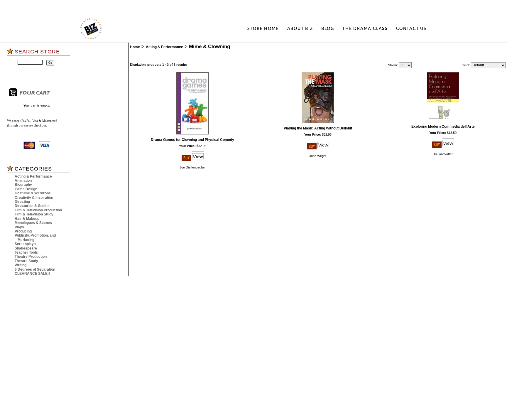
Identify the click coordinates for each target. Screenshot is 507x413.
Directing (22, 202)
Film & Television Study (34, 214)
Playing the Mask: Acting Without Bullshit (318, 128)
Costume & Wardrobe (33, 193)
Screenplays (25, 244)
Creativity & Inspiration (34, 197)
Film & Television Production (38, 210)
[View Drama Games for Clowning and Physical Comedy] (198, 160)
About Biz (300, 29)
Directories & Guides (32, 206)
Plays (19, 227)
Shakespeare (26, 248)
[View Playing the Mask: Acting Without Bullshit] (323, 148)
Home (135, 47)
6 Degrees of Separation (35, 269)
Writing (20, 265)
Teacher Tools (26, 252)
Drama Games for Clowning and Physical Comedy (192, 140)
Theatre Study (26, 261)
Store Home (263, 29)
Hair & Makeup (27, 219)
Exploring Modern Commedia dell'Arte (443, 126)
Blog (327, 29)
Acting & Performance (33, 176)
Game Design (26, 189)
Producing (23, 231)
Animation (23, 180)
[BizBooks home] (91, 28)
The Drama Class (365, 29)
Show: (393, 65)
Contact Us (411, 29)
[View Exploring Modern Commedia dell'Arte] (448, 146)
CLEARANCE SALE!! (32, 274)
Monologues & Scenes (33, 223)
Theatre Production (31, 256)
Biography (23, 185)
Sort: (466, 65)
